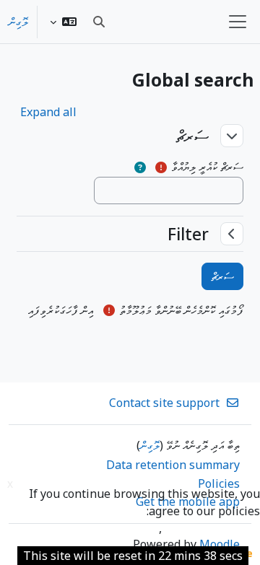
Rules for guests (112, 528)
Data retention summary (173, 465)
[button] (63, 21)
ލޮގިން (18, 22)
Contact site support (164, 403)
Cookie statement (211, 528)
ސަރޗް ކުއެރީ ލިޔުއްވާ (207, 167)
